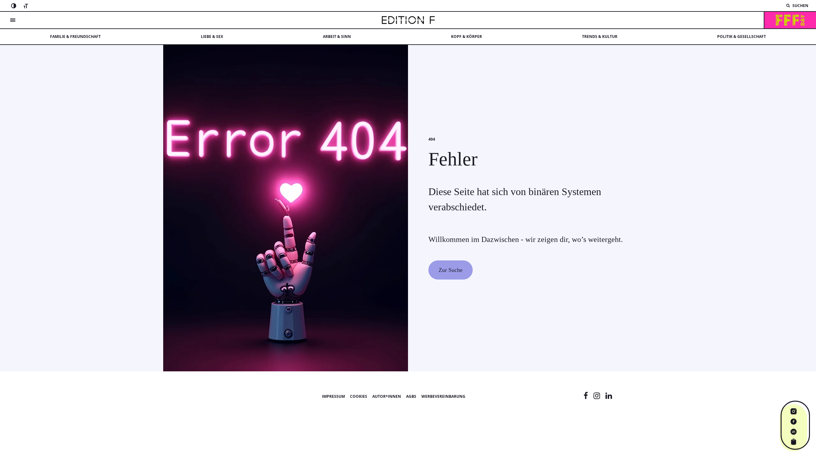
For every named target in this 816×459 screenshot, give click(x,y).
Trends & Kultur (599, 36)
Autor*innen (386, 396)
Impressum (333, 396)
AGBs (411, 396)
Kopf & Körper (466, 36)
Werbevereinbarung (443, 396)
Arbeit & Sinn (337, 36)
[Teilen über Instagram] (794, 411)
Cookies (358, 396)
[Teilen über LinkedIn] (794, 431)
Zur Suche (451, 270)
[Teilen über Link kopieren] (794, 442)
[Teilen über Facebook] (794, 421)
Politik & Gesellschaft (741, 36)
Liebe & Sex (212, 36)
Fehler (452, 159)
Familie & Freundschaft (75, 36)
